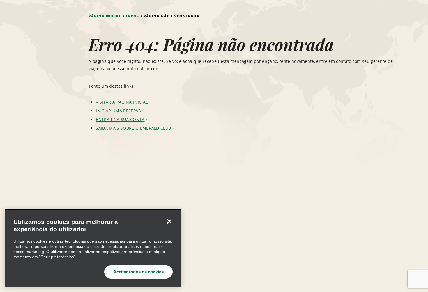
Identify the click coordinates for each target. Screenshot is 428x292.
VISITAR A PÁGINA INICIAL (122, 102)
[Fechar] (169, 221)
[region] (93, 248)
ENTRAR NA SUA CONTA (120, 119)
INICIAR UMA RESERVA (118, 110)
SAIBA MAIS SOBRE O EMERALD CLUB (133, 128)
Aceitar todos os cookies (138, 271)
